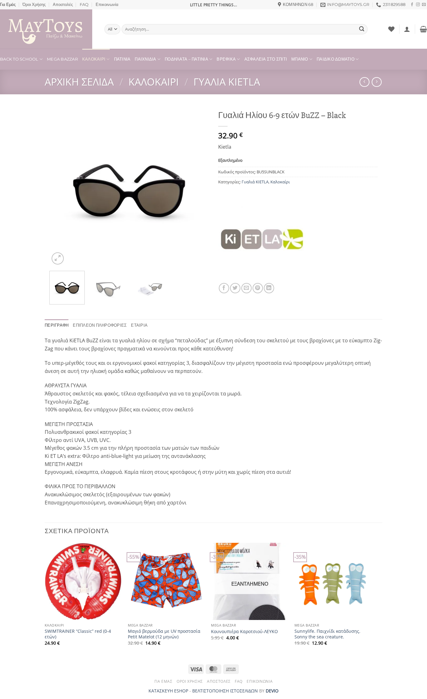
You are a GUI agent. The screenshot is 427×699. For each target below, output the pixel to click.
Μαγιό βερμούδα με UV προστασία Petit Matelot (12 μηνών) (164, 634)
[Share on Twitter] (235, 288)
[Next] (197, 186)
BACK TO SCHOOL (19, 59)
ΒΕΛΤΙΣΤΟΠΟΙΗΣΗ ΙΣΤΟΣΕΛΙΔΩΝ (225, 691)
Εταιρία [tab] (139, 325)
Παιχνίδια (145, 59)
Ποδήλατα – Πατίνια (186, 59)
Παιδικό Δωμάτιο (335, 59)
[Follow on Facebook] (412, 4)
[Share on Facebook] (224, 288)
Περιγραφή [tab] (56, 325)
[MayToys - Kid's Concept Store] (47, 29)
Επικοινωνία (107, 4)
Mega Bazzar (62, 59)
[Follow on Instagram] (418, 4)
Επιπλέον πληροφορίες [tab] (100, 325)
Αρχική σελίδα (79, 81)
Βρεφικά (226, 59)
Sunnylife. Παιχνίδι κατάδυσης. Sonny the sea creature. (327, 634)
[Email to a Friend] (246, 288)
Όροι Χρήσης (34, 4)
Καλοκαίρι (93, 59)
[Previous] (60, 186)
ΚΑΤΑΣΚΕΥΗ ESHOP (168, 691)
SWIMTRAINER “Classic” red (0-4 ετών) (78, 634)
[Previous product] (376, 82)
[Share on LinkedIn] (269, 288)
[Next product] (364, 82)
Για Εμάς (8, 4)
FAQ (84, 4)
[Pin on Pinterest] (258, 288)
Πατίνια (122, 59)
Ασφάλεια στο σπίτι (265, 59)
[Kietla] (262, 239)
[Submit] (361, 29)
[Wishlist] (391, 29)
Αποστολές (63, 4)
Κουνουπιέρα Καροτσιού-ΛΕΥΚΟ (244, 631)
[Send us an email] (424, 4)
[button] (407, 29)
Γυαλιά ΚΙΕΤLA (226, 81)
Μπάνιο (299, 59)
